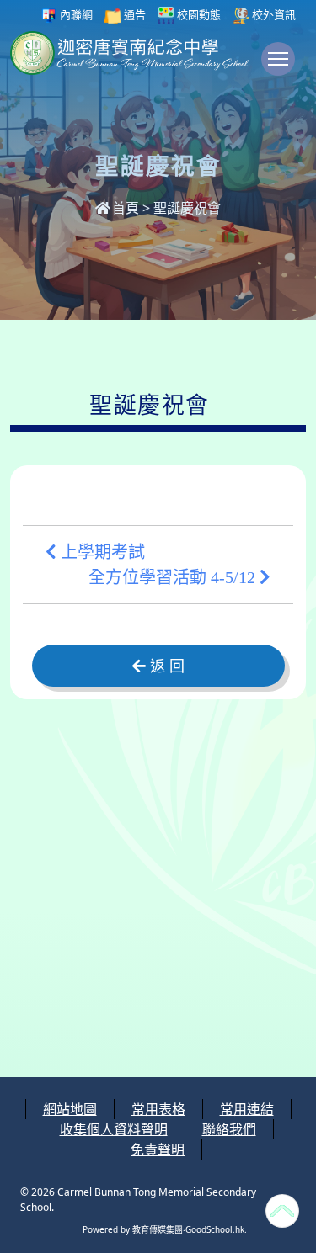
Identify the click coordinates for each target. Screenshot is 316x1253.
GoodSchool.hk (214, 1229)
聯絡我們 (229, 1129)
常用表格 (158, 1109)
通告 (133, 14)
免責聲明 (158, 1149)
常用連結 (247, 1109)
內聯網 (75, 14)
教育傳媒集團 (157, 1229)
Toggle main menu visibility (278, 59)
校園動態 (197, 14)
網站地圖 (70, 1109)
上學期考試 (100, 552)
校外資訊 (272, 14)
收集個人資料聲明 (114, 1129)
